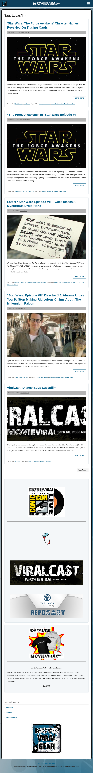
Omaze (79, 282)
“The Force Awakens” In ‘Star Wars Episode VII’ (42, 114)
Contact (9, 713)
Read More (79, 98)
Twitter (71, 377)
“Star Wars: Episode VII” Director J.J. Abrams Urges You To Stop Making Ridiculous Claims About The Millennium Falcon (45, 299)
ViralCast (48, 461)
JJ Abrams (50, 191)
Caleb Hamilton (25, 119)
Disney (41, 104)
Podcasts (17, 461)
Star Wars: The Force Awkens (66, 104)
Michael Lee (25, 32)
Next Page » (83, 470)
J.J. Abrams (46, 104)
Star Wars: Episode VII (62, 377)
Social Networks (19, 191)
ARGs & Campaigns (20, 282)
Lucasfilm (54, 104)
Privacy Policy (11, 718)
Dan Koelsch (25, 392)
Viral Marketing (19, 104)
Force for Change (64, 282)
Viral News (27, 104)
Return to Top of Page (46, 763)
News (16, 377)
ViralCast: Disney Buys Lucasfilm (31, 388)
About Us (9, 708)
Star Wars (63, 191)
